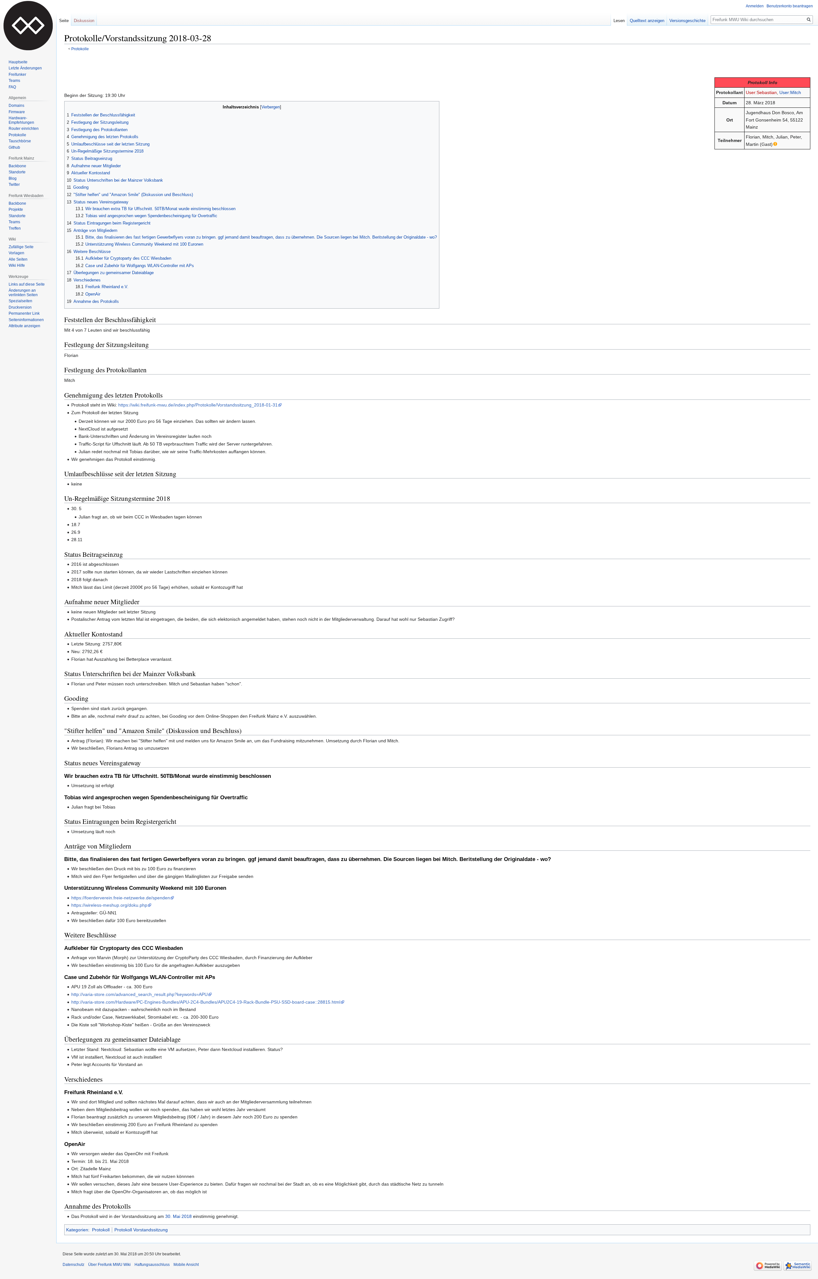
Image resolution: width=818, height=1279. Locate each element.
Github (14, 147)
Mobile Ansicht (186, 1264)
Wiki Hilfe (17, 265)
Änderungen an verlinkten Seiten (23, 292)
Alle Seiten (18, 259)
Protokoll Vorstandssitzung (141, 1229)
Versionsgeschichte (687, 20)
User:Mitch (790, 92)
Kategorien (77, 1229)
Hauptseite (18, 62)
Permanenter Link (24, 313)
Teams (14, 80)
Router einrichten (24, 128)
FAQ (12, 87)
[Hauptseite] (28, 25)
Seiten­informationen (26, 320)
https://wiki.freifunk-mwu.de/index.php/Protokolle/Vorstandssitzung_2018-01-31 (198, 404)
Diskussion (84, 20)
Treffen (15, 228)
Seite (64, 20)
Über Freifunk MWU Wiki (109, 1264)
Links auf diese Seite (27, 284)
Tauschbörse (20, 141)
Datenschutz (73, 1264)
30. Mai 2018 (178, 1216)
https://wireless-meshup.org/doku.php (109, 905)
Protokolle (80, 49)
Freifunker (17, 74)
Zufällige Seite (21, 247)
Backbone (17, 166)
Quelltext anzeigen (647, 20)
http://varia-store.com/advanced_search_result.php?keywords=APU (139, 994)
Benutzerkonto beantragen (790, 6)
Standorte (17, 172)
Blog (13, 178)
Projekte (16, 209)
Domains (16, 105)
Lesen (619, 20)
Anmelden (755, 6)
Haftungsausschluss (152, 1264)
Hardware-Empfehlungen (21, 120)
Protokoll (101, 1229)
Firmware (17, 112)
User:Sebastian (761, 92)
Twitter (14, 184)
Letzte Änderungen (25, 68)
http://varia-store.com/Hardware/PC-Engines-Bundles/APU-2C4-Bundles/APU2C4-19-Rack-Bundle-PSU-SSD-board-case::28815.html (205, 1002)
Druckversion (20, 307)
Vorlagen (16, 253)
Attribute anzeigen (24, 326)
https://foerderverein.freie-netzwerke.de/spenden (120, 897)
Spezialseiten (20, 301)
